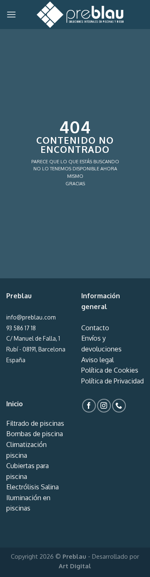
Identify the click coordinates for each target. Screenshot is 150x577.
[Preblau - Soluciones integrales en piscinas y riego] (80, 14)
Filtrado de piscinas (35, 423)
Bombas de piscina (34, 434)
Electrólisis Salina (32, 487)
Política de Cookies (109, 370)
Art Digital (75, 566)
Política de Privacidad (112, 381)
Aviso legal (97, 360)
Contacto (95, 328)
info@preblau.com (30, 317)
